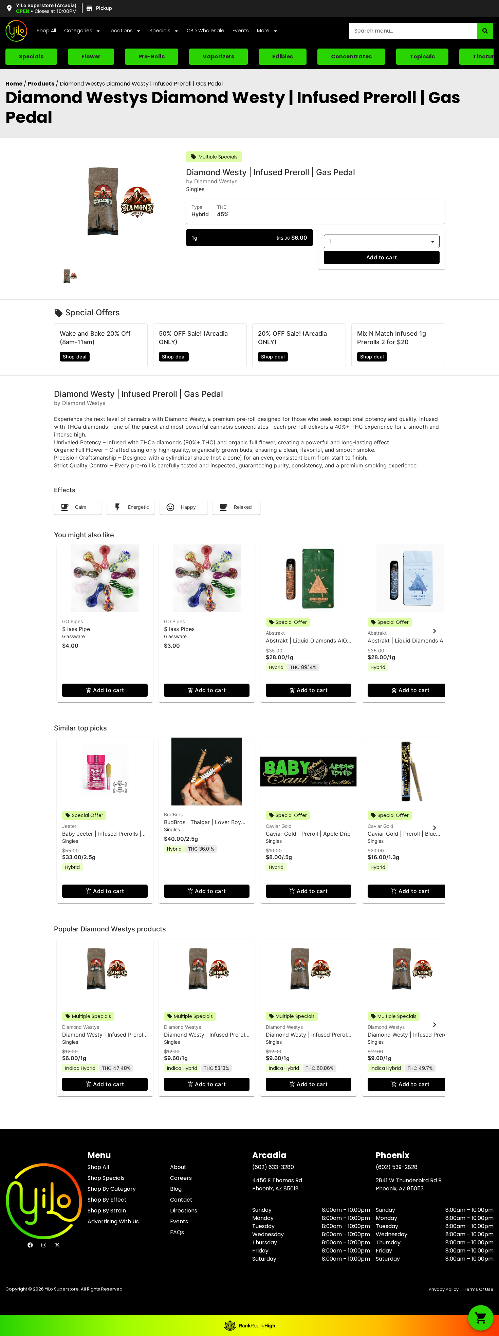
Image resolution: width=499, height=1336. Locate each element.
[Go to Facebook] (30, 1245)
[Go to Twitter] (57, 1245)
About (178, 1167)
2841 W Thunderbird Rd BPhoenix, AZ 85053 (409, 1184)
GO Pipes (72, 621)
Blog (176, 1189)
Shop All (46, 30)
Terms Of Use (479, 1289)
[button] (59, 8)
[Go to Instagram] (43, 1245)
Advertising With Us (113, 1221)
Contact (181, 1200)
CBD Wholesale (205, 30)
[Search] (485, 31)
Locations (121, 30)
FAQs (177, 1232)
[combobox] (413, 31)
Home (13, 84)
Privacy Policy (444, 1289)
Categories (78, 30)
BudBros (173, 814)
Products (41, 84)
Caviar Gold (279, 826)
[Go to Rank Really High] (249, 1325)
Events (241, 30)
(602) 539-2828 (397, 1167)
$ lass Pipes (179, 629)
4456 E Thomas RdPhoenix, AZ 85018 (277, 1184)
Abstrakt (275, 633)
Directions (183, 1210)
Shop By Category (112, 1189)
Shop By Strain (107, 1210)
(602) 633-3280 (273, 1167)
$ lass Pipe (76, 629)
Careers (181, 1178)
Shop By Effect (107, 1200)
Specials (159, 30)
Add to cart (381, 257)
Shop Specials (106, 1178)
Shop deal (75, 356)
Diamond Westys (80, 1027)
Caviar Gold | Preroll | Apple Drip (308, 833)
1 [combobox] (330, 241)
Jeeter (69, 826)
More (263, 30)
